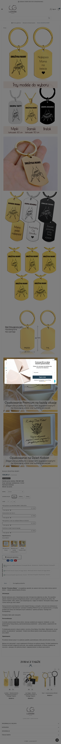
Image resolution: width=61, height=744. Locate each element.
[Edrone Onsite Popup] (30, 372)
